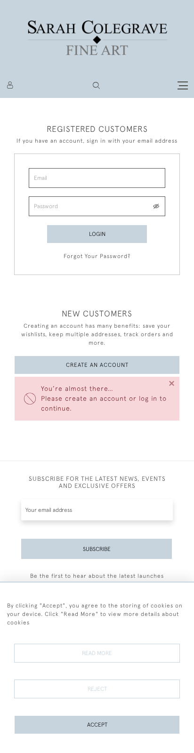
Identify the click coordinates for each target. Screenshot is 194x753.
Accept (97, 724)
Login (97, 234)
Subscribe (97, 549)
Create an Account (97, 365)
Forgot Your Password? (97, 256)
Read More (97, 653)
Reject (97, 689)
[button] (96, 85)
